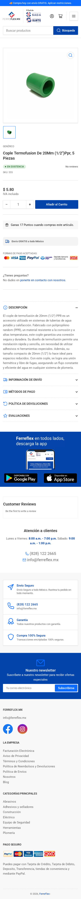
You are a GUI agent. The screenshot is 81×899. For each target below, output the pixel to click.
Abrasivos (9, 801)
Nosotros (9, 777)
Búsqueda (68, 30)
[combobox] (40, 30)
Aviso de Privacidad (16, 756)
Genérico (8, 146)
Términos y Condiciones (19, 761)
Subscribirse (66, 688)
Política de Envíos (15, 771)
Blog (6, 782)
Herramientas (12, 828)
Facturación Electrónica (18, 751)
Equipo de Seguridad (16, 822)
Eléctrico (9, 817)
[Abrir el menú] (73, 16)
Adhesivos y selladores (18, 807)
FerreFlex (44, 893)
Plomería (9, 833)
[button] (63, 166)
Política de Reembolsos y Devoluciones (29, 766)
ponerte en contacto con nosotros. (43, 280)
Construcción (12, 812)
